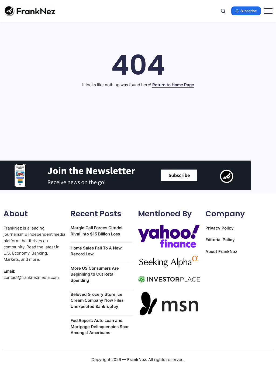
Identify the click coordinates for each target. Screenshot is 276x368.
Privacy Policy (219, 228)
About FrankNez (221, 251)
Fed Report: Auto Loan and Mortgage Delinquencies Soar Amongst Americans (100, 326)
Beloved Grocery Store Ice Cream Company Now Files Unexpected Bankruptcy (97, 300)
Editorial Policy (220, 239)
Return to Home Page (173, 84)
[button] (223, 10)
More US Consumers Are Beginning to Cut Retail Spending (95, 274)
